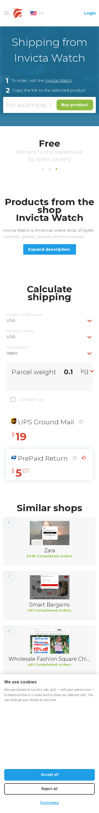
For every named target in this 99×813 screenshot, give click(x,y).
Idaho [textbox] (12, 353)
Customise (49, 803)
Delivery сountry (20, 331)
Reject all (49, 789)
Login (90, 13)
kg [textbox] (85, 371)
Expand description (49, 249)
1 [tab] (42, 169)
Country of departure (24, 314)
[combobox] (49, 320)
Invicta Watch (58, 80)
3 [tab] (56, 169)
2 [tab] (49, 169)
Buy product (74, 104)
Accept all (49, 774)
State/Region (17, 347)
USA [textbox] (10, 320)
